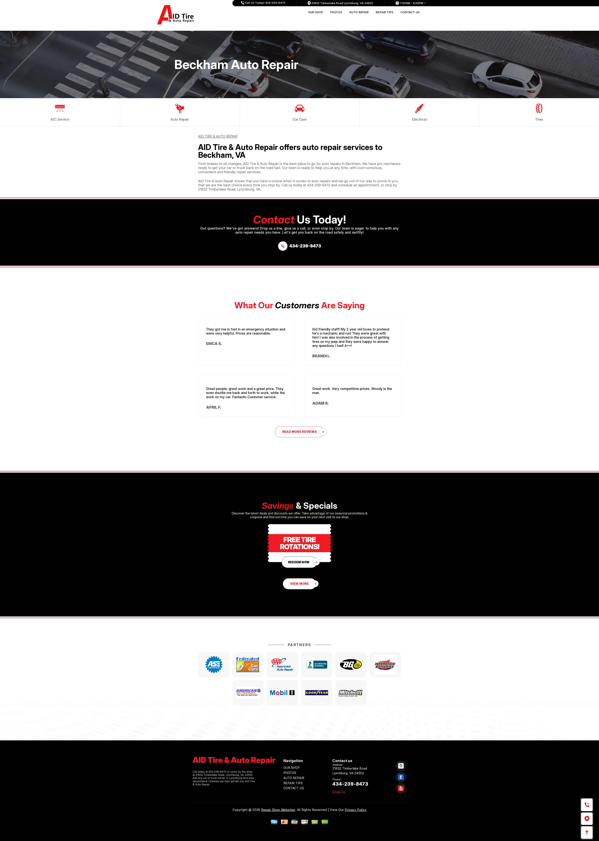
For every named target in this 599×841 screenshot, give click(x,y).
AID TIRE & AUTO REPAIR (217, 136)
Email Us (338, 791)
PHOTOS (336, 12)
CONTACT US (410, 12)
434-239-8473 (318, 185)
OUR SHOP (315, 12)
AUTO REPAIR (359, 12)
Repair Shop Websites (278, 810)
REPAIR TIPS (384, 12)
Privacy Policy (355, 810)
